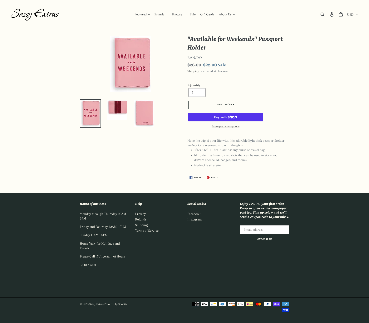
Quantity (194, 85)
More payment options (225, 126)
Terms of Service (147, 230)
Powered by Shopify (115, 303)
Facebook (193, 214)
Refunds (140, 219)
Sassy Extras (96, 303)
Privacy (140, 214)
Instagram (194, 219)
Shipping (193, 71)
